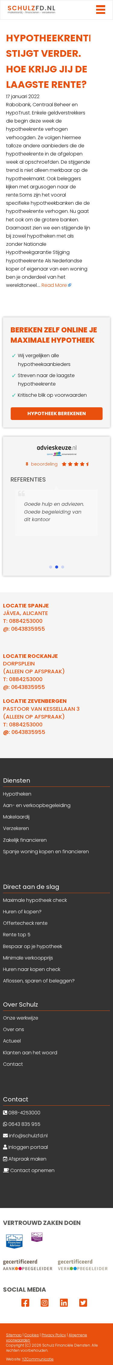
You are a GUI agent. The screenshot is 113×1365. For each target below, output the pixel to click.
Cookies (31, 1335)
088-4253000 (23, 1112)
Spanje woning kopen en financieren (46, 851)
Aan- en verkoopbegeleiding (37, 805)
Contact (13, 1064)
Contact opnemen (32, 1170)
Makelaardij (16, 816)
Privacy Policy (54, 1335)
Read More (54, 285)
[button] (50, 567)
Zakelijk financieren (25, 840)
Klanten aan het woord (30, 1052)
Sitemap (14, 1335)
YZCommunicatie (38, 1359)
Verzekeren (16, 828)
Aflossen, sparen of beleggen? (39, 980)
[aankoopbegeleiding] (55, 1264)
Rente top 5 (16, 934)
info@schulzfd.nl (28, 1135)
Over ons (13, 1029)
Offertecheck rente (25, 923)
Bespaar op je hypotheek (32, 946)
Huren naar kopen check (31, 969)
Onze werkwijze (20, 1017)
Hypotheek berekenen (56, 413)
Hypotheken (17, 793)
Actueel (12, 1040)
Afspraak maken (26, 1158)
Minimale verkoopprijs (28, 957)
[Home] (31, 9)
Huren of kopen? (22, 911)
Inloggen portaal (27, 1147)
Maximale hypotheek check (35, 900)
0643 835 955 (23, 1124)
